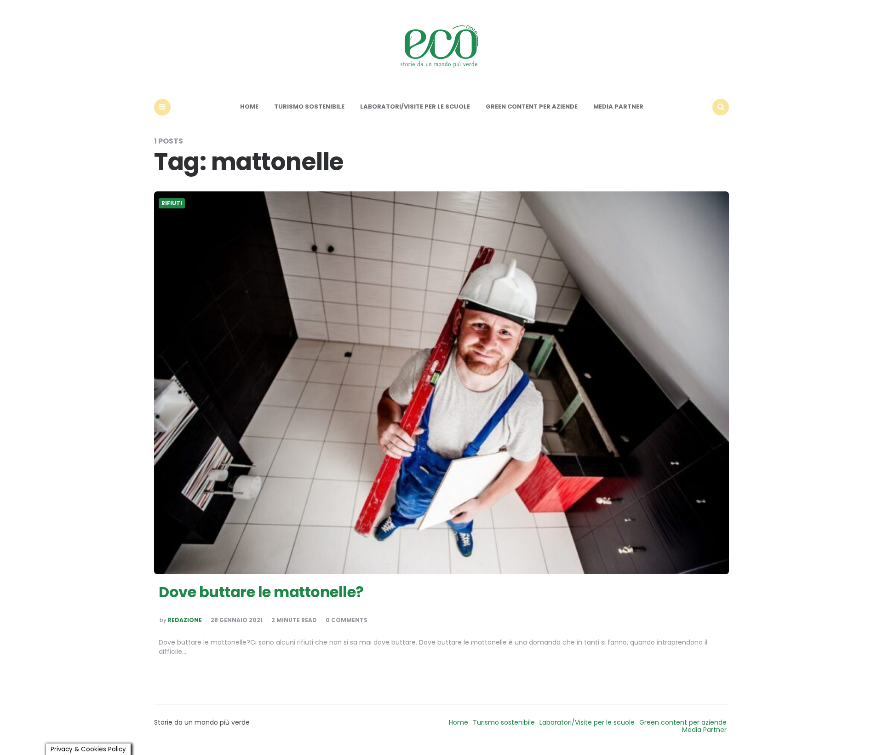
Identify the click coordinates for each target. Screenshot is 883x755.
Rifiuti (171, 203)
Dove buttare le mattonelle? (261, 592)
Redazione (185, 620)
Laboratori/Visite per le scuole (415, 106)
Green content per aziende (532, 106)
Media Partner (618, 106)
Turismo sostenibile (309, 106)
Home (249, 106)
